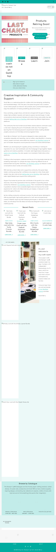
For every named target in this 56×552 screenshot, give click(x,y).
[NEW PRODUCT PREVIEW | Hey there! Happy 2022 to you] (41, 538)
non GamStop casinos (41, 140)
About (41, 544)
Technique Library (21, 221)
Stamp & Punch (9, 220)
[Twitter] (5, 2)
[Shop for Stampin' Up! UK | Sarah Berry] (9, 7)
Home (14, 544)
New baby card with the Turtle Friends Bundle (9, 227)
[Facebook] (3, 2)
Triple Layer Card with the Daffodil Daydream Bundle (21, 228)
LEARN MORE (8, 234)
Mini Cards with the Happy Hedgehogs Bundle (34, 227)
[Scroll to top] (53, 547)
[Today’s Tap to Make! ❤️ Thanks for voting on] (50, 538)
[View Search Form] (53, 2)
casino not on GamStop (11, 153)
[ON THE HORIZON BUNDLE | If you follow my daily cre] (6, 538)
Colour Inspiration (47, 220)
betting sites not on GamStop (18, 119)
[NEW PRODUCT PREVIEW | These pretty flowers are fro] (32, 538)
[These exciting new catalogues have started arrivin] (23, 538)
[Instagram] (8, 2)
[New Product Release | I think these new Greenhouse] (15, 538)
